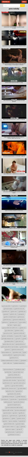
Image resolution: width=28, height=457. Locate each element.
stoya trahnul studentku (18, 385)
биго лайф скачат (8, 363)
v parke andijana (22, 388)
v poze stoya (22, 380)
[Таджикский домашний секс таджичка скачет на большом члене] (14, 238)
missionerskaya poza (9, 369)
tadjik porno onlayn (20, 369)
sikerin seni (23, 327)
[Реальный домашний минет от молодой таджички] (14, 148)
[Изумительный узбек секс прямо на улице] (14, 74)
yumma (5, 421)
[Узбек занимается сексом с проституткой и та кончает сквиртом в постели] (14, 129)
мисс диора (17, 325)
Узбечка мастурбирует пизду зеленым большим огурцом (14, 28)
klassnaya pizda (8, 402)
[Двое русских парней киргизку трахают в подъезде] (14, 111)
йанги (14, 418)
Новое (24, 1)
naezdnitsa (19, 391)
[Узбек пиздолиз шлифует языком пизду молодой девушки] (14, 92)
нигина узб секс (14, 357)
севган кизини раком (20, 410)
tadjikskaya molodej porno (9, 396)
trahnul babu (9, 372)
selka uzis (22, 413)
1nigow (10, 325)
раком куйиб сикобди (8, 410)
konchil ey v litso (10, 391)
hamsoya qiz (21, 316)
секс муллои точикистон (9, 426)
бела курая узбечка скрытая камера (10, 346)
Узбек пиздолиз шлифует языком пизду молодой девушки (14, 101)
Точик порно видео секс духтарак (14, 301)
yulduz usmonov (21, 418)
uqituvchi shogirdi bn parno (14, 404)
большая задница (9, 308)
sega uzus (6, 415)
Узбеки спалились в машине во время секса (14, 210)
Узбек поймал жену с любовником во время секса (14, 173)
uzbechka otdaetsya (19, 402)
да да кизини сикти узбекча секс (11, 327)
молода (23, 426)
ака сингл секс (20, 341)
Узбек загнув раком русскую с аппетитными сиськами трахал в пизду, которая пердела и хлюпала (13, 64)
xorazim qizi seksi (8, 333)
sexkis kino (23, 421)
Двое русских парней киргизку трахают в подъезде (14, 119)
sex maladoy (23, 322)
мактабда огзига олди (9, 344)
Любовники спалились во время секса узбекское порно (14, 45)
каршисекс (22, 314)
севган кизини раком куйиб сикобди (14, 407)
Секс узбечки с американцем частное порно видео (14, 265)
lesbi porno (20, 432)
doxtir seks (14, 311)
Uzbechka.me (6, 1)
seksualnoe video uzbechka (14, 393)
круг (25, 352)
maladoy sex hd (14, 322)
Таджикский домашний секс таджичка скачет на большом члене (14, 247)
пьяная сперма (20, 423)
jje (25, 335)
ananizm (8, 349)
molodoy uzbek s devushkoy (10, 380)
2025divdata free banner (14, 434)
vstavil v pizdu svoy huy (20, 383)
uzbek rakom (14, 399)
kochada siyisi (14, 415)
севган (15, 413)
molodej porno (6, 399)
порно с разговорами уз (8, 335)
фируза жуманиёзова (19, 363)
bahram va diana (19, 330)
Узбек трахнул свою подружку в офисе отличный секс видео (14, 284)
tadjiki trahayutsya (21, 396)
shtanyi (8, 385)
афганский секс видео (20, 355)
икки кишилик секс (7, 352)
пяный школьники (11, 432)
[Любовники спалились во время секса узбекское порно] (14, 37)
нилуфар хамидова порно (8, 338)
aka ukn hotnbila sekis (19, 333)
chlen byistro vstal (8, 383)
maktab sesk (6, 311)
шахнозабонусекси (21, 344)
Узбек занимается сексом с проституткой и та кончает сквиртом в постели (14, 138)
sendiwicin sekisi (17, 352)
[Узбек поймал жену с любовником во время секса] (14, 165)
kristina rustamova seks (18, 349)
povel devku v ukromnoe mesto (9, 388)
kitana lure (5, 322)
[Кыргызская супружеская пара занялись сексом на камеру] (14, 183)
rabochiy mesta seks (20, 308)
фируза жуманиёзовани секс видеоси (11, 360)
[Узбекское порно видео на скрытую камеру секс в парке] (14, 220)
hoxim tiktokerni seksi (9, 423)
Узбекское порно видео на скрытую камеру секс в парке (14, 228)
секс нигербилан (14, 421)
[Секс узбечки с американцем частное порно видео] (14, 257)
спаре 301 (20, 429)
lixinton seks (14, 314)
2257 (14, 453)
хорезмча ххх (7, 418)
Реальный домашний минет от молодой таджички (14, 156)
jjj (18, 426)
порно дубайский (8, 355)
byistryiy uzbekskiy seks (15, 374)
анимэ (25, 338)
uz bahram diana (9, 330)
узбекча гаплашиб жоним (10, 316)
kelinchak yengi (7, 319)
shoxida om (16, 306)
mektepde (24, 306)
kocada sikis (22, 415)
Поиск (22, 5)
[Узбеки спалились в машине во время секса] (14, 202)
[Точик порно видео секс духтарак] (14, 293)
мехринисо (24, 360)
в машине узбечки (10, 341)
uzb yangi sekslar (7, 306)
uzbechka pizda (23, 399)
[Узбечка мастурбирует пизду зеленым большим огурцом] (14, 19)
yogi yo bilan (19, 335)
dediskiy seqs (23, 311)
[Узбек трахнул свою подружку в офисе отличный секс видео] (14, 275)
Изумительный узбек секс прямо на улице (14, 82)
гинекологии (24, 346)
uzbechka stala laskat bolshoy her (15, 377)
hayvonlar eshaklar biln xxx (19, 319)
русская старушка (11, 429)
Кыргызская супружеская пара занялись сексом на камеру (14, 192)
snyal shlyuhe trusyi (19, 372)
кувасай (6, 314)
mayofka (19, 338)
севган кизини (8, 413)
